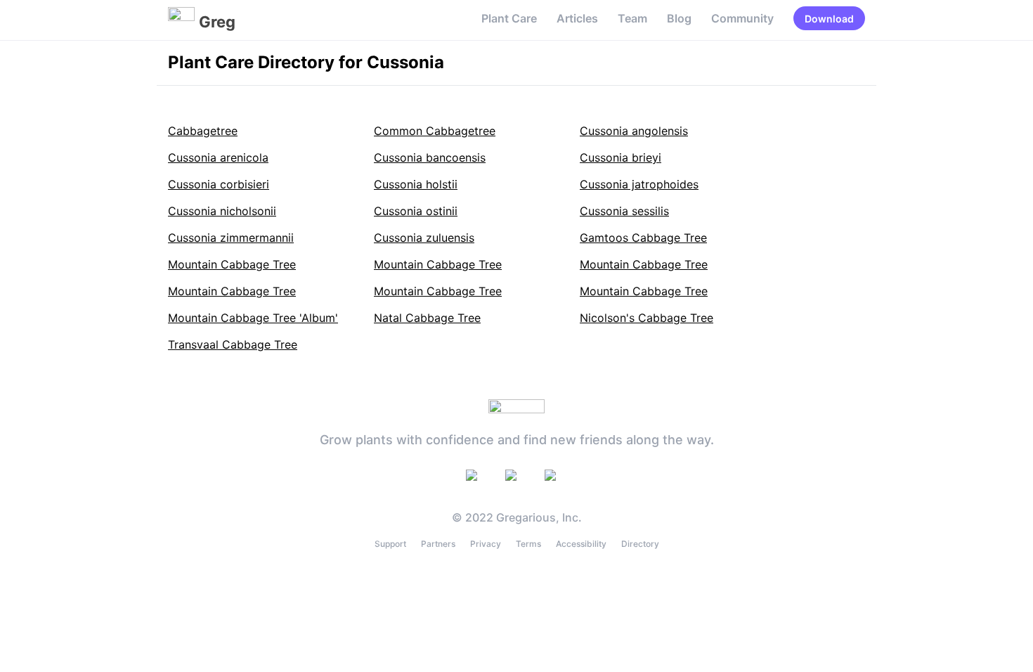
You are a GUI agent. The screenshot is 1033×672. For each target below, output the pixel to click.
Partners (438, 543)
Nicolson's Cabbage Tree (646, 318)
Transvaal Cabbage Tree (232, 344)
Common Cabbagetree (434, 131)
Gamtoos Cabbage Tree (643, 238)
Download (829, 19)
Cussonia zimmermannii (231, 238)
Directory (640, 543)
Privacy (485, 543)
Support (390, 543)
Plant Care (509, 18)
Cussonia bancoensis (430, 157)
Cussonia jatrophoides (639, 184)
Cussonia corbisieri (218, 184)
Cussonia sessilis (624, 211)
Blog (679, 18)
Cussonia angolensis (634, 131)
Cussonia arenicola (218, 157)
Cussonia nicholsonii (222, 211)
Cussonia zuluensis (424, 238)
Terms (528, 543)
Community (742, 18)
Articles (577, 18)
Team (632, 18)
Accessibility (581, 543)
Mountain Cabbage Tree (232, 264)
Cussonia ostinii (415, 211)
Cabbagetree (203, 131)
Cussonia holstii (415, 184)
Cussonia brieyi (620, 157)
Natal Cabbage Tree (427, 318)
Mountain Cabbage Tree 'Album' (253, 318)
